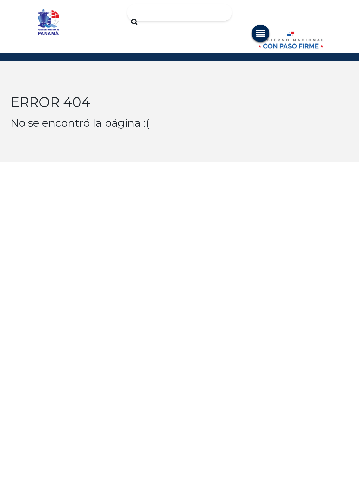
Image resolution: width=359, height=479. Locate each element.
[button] (260, 33)
